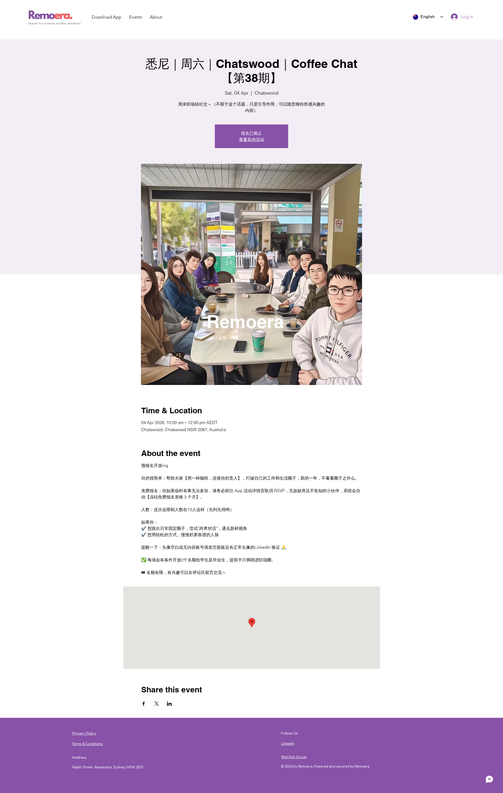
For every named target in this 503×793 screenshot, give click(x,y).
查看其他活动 (251, 139)
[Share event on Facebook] (143, 704)
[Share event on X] (156, 704)
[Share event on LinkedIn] (169, 704)
